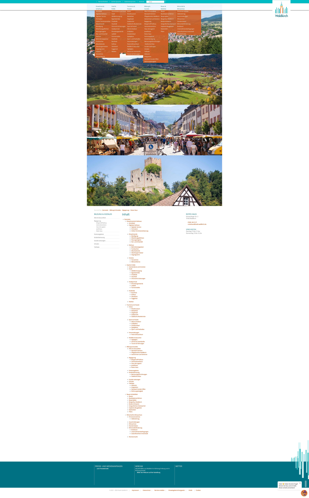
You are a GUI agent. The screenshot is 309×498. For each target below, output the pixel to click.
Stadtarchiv (130, 21)
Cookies (198, 490)
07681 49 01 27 (192, 222)
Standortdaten (181, 21)
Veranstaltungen (132, 41)
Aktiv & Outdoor (132, 29)
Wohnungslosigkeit (150, 61)
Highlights (130, 49)
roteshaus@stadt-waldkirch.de (197, 224)
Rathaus (98, 36)
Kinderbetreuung (149, 39)
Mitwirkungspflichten (102, 29)
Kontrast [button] (141, 1)
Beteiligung (99, 26)
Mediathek (130, 16)
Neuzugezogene (101, 31)
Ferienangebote (149, 36)
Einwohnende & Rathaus (99, 7)
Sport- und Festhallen (133, 39)
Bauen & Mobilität (163, 7)
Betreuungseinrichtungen (152, 41)
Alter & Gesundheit (150, 11)
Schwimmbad (131, 34)
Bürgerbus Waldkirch (167, 19)
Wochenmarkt (181, 34)
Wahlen (114, 51)
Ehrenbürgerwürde (117, 31)
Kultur (129, 11)
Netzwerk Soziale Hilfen (151, 59)
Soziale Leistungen (150, 46)
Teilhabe (147, 51)
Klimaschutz (181, 19)
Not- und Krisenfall (101, 34)
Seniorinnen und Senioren (152, 19)
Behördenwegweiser (102, 39)
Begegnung (147, 21)
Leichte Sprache (116, 1)
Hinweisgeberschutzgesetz (176, 490)
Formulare (99, 19)
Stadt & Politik (114, 7)
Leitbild (114, 34)
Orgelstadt (130, 19)
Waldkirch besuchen (133, 46)
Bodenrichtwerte (166, 21)
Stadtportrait (116, 29)
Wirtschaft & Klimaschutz (181, 7)
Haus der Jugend (149, 29)
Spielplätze (130, 36)
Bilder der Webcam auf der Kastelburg (148, 472)
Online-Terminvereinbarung (104, 21)
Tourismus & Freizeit (131, 7)
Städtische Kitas (149, 44)
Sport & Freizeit (132, 26)
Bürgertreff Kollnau (150, 24)
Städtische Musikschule (134, 24)
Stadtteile (114, 39)
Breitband (180, 26)
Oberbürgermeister (102, 46)
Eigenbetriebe (116, 19)
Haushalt (114, 24)
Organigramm (100, 49)
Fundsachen (99, 41)
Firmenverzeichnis (182, 11)
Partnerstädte (116, 36)
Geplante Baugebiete (167, 26)
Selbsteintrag (181, 14)
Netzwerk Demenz (150, 14)
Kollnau (114, 44)
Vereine (98, 51)
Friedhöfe (114, 21)
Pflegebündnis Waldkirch (151, 16)
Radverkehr (164, 29)
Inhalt (190, 490)
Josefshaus (147, 31)
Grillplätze (130, 31)
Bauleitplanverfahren (167, 14)
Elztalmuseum (131, 14)
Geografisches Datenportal (169, 24)
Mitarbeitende (100, 44)
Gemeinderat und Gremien (120, 11)
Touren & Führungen (133, 54)
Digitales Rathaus (101, 14)
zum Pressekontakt (102, 468)
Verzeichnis (99, 54)
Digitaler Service (101, 16)
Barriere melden (159, 490)
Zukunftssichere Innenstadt (185, 31)
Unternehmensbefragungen (185, 29)
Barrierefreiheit (103, 1)
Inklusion (147, 54)
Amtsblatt (99, 11)
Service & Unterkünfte (134, 51)
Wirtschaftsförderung (183, 24)
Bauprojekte (164, 16)
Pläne (162, 31)
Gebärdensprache (129, 1)
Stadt (113, 14)
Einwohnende (100, 24)
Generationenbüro (150, 26)
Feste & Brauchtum (133, 44)
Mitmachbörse (100, 56)
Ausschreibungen (182, 16)
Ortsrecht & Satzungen (119, 26)
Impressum (135, 490)
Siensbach (115, 46)
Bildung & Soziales (147, 7)
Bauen (163, 11)
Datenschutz (147, 490)
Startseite (105, 210)
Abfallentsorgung (117, 16)
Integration (147, 56)
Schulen (146, 49)
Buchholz (114, 41)
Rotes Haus (147, 34)
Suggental (115, 49)
